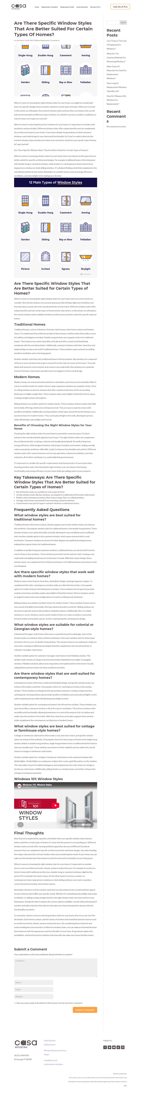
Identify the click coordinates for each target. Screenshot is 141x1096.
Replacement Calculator (49, 7)
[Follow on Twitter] (109, 1047)
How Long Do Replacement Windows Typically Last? (117, 87)
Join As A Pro (120, 6)
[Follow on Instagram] (122, 1047)
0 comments (55, 40)
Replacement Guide (67, 7)
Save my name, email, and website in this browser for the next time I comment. (50, 1003)
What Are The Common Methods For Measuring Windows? (116, 57)
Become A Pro (95, 7)
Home (37, 7)
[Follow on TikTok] (118, 1047)
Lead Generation (82, 7)
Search (123, 22)
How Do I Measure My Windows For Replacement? (116, 100)
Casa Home (20, 40)
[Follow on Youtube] (114, 1047)
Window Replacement (42, 40)
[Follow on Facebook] (105, 1047)
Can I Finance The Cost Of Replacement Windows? (117, 45)
